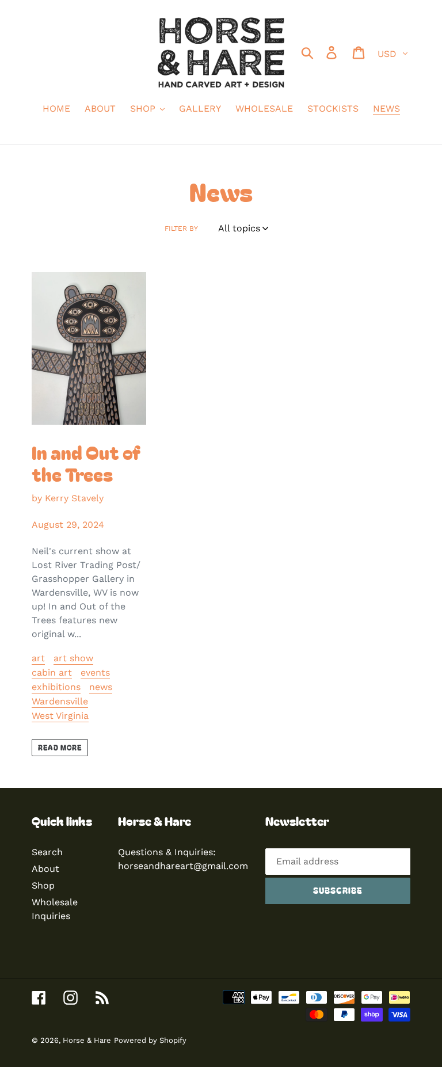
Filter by (181, 228)
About (45, 868)
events (95, 672)
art (38, 658)
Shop (43, 885)
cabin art (52, 672)
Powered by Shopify (150, 1040)
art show (73, 658)
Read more (60, 747)
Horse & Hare (87, 1040)
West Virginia (60, 715)
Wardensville (60, 701)
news (100, 686)
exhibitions (56, 686)
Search (47, 852)
